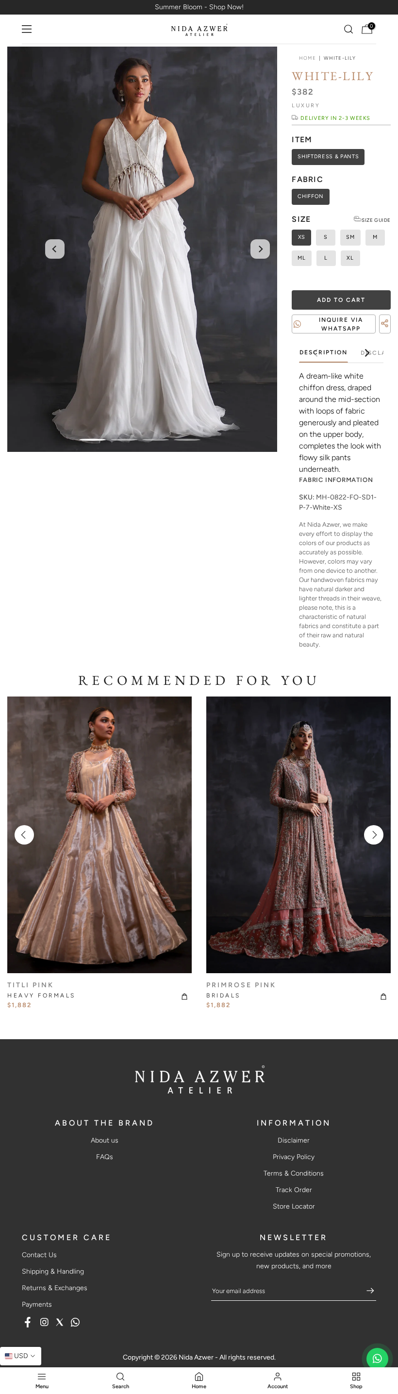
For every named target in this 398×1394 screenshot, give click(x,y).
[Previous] (55, 249)
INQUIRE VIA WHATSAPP (341, 324)
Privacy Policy (294, 1157)
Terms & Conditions (294, 1173)
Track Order (294, 1190)
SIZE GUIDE (376, 220)
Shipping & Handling (53, 1271)
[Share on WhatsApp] (386, 335)
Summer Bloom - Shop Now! (199, 7)
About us (104, 1140)
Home (307, 58)
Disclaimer (294, 1140)
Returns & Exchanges (54, 1288)
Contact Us (39, 1255)
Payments (37, 1304)
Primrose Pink (241, 985)
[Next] (260, 249)
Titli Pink (30, 985)
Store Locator (294, 1206)
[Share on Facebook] (369, 335)
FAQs (104, 1157)
